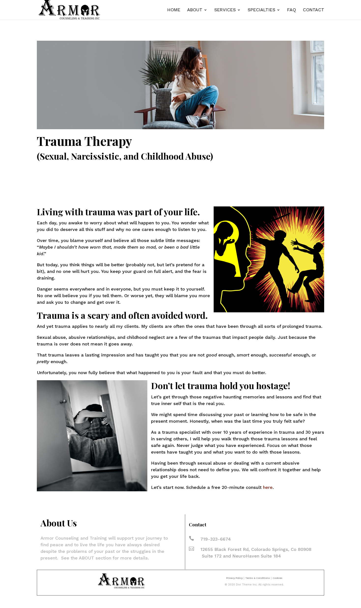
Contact (313, 10)
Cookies (277, 578)
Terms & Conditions (257, 578)
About (194, 10)
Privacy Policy (234, 578)
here (268, 487)
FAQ (291, 10)
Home (173, 10)
